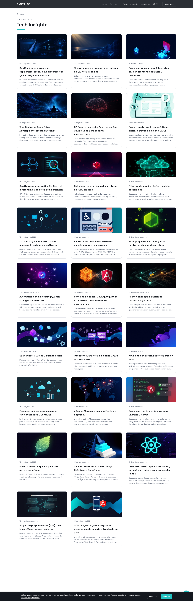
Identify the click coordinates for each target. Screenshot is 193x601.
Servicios (114, 4)
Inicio (104, 4)
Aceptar (166, 596)
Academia (145, 4)
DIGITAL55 (23, 4)
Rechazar (153, 596)
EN (157, 4)
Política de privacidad (30, 597)
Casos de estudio (130, 4)
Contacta (169, 4)
